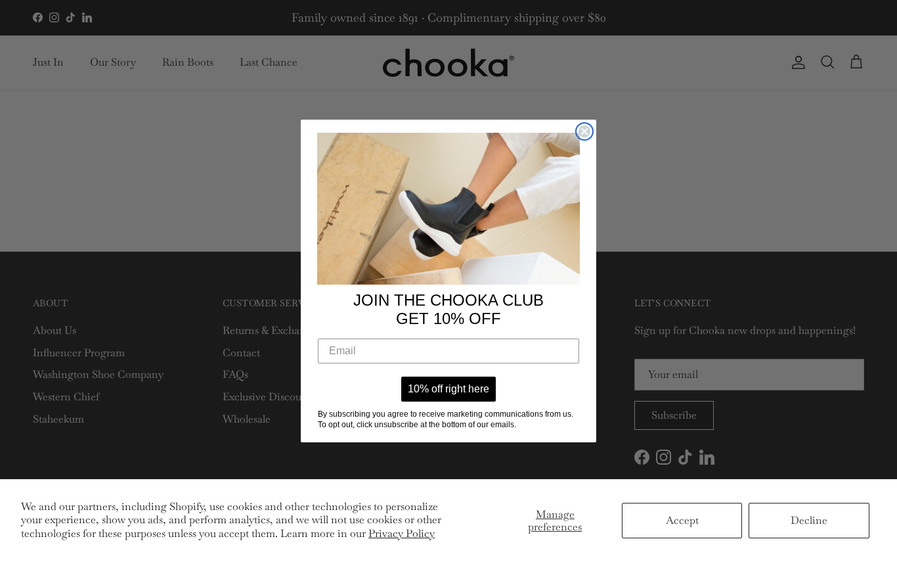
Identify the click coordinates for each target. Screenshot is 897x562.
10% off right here (448, 388)
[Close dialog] (584, 131)
